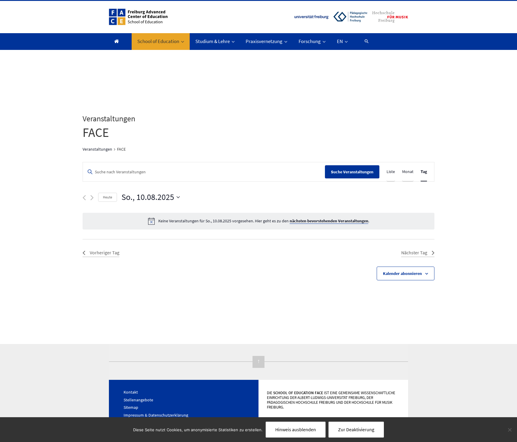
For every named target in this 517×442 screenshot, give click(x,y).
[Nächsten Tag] (92, 198)
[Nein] (510, 430)
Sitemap (131, 407)
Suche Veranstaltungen (352, 172)
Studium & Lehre (212, 41)
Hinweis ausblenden (295, 429)
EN (340, 41)
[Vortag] (84, 198)
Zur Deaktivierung (356, 429)
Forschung (310, 41)
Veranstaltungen (97, 149)
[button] (363, 41)
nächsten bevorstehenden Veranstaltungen (329, 221)
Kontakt (131, 392)
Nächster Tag (414, 253)
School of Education (158, 41)
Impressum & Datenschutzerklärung (156, 415)
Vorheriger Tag (104, 253)
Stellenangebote (138, 400)
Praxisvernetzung (264, 41)
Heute (107, 197)
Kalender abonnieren (402, 273)
